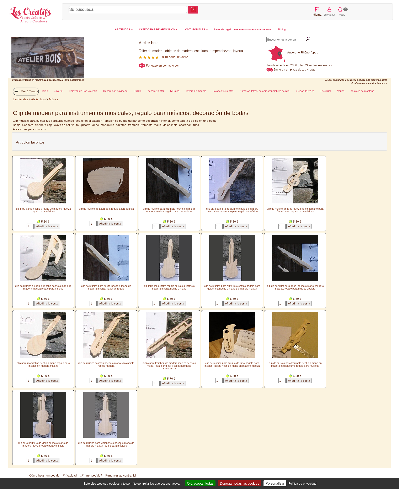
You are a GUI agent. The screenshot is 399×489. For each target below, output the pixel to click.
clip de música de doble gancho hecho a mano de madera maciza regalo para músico (43, 287)
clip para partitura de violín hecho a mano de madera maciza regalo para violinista (43, 444)
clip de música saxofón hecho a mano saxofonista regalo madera (106, 364)
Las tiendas (20, 99)
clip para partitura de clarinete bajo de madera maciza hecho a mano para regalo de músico (232, 210)
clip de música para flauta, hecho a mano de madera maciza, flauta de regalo (106, 287)
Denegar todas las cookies (239, 483)
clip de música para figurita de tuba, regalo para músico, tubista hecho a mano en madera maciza (232, 364)
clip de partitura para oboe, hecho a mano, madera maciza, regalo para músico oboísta (295, 287)
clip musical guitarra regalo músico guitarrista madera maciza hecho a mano (169, 287)
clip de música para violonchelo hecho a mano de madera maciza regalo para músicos (106, 444)
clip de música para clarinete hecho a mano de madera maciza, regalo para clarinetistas (169, 210)
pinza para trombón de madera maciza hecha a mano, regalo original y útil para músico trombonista (169, 366)
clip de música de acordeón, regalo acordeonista (106, 208)
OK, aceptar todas (200, 483)
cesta (342, 11)
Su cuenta (329, 14)
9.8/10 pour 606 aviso (173, 57)
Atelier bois (38, 99)
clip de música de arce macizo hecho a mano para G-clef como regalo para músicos (295, 210)
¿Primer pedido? (91, 475)
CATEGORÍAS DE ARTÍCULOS (157, 29)
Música (53, 99)
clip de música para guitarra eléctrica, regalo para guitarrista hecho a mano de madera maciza (232, 287)
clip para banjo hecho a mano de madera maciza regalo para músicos (43, 210)
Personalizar (275, 483)
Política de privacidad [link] (302, 483)
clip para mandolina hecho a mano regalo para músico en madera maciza (43, 364)
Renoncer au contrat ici (120, 475)
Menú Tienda (29, 91)
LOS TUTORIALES (195, 29)
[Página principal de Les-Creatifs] (34, 14)
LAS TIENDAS (122, 29)
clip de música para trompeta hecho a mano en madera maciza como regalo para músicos (295, 364)
